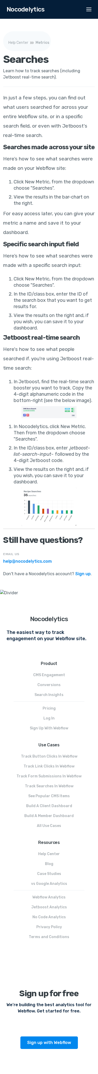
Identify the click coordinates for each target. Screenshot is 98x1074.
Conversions (49, 685)
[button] (90, 9)
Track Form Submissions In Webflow (49, 776)
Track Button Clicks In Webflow (49, 756)
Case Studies (49, 874)
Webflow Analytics (49, 897)
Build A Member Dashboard (49, 816)
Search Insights (49, 695)
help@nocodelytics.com (27, 561)
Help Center (18, 42)
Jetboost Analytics (49, 907)
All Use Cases (49, 826)
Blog (49, 864)
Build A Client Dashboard (49, 806)
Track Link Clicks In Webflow (49, 766)
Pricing (49, 708)
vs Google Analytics (49, 883)
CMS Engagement (49, 675)
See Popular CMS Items (49, 796)
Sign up (83, 573)
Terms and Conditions (49, 937)
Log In (49, 718)
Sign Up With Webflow (49, 728)
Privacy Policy (49, 927)
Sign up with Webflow (49, 1042)
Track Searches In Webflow (49, 786)
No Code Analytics (49, 917)
